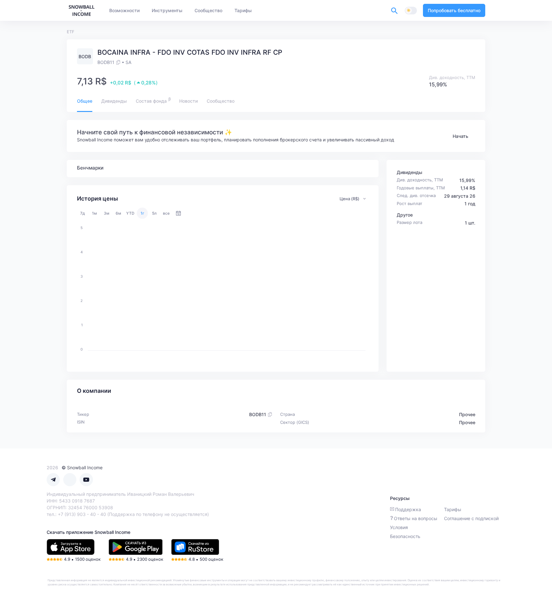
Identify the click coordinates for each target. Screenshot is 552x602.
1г (142, 213)
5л (154, 213)
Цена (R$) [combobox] (349, 198)
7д (82, 213)
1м (94, 213)
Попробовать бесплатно (454, 10)
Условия (399, 527)
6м (118, 213)
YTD (130, 213)
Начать (460, 136)
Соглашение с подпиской (471, 518)
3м (106, 213)
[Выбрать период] (178, 213)
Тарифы (452, 509)
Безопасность (405, 536)
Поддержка (408, 509)
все (166, 213)
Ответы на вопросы (415, 518)
